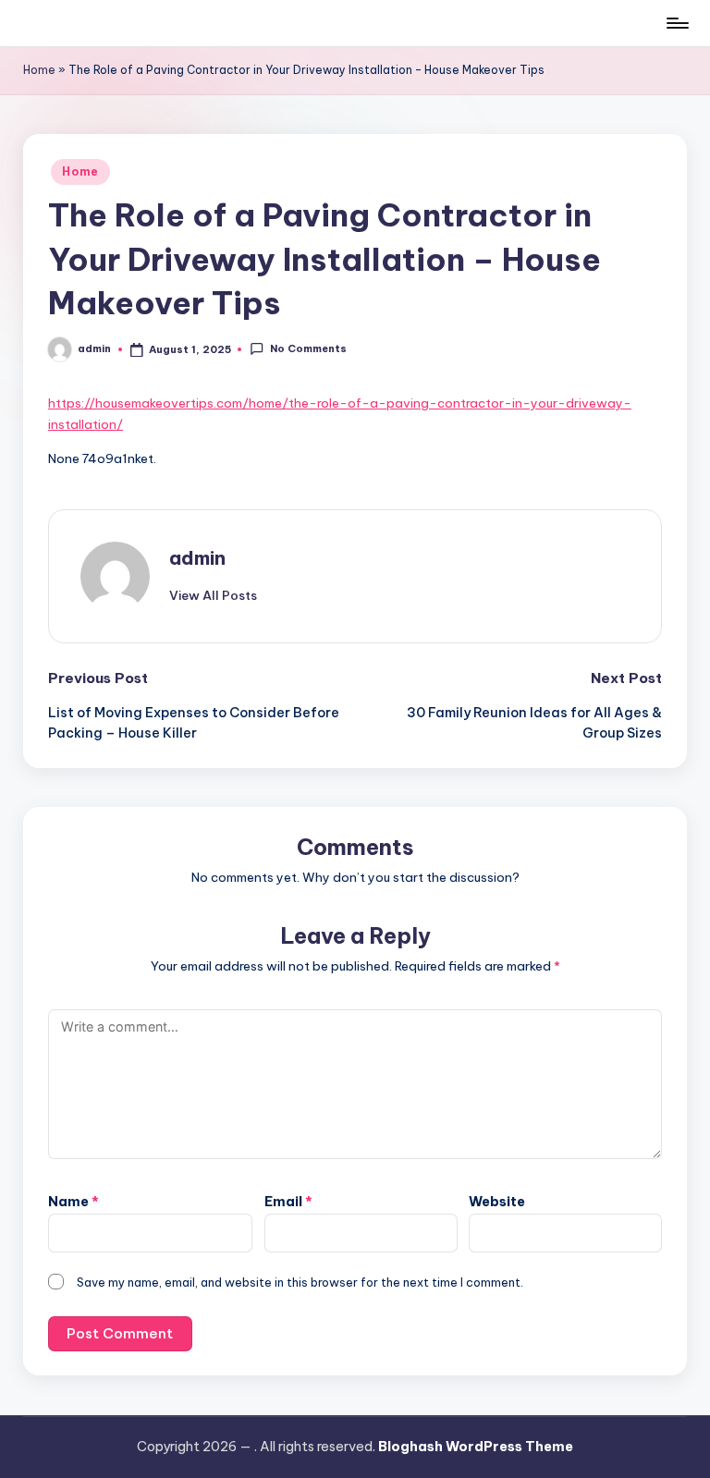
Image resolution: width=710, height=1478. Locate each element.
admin (197, 557)
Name (73, 1201)
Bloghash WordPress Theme (475, 1446)
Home (39, 70)
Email (288, 1201)
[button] (213, 595)
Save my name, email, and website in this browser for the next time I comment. (300, 1282)
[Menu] (676, 23)
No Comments (308, 348)
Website (497, 1201)
